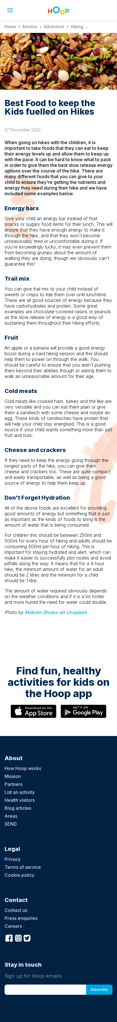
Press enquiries (21, 918)
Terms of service (23, 867)
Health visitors (20, 800)
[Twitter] (27, 937)
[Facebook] (9, 937)
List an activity (20, 792)
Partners (13, 784)
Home (10, 26)
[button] (10, 10)
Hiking (77, 26)
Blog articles (18, 808)
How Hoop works (23, 768)
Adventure (54, 26)
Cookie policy (19, 875)
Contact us (16, 910)
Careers (13, 926)
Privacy (12, 859)
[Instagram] (18, 937)
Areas (11, 816)
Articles (29, 26)
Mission (13, 776)
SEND (11, 824)
